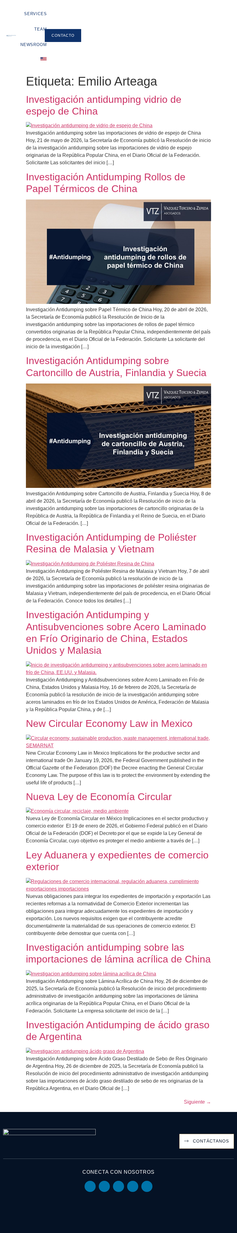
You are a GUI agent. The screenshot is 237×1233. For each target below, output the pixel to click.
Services (35, 13)
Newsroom (33, 44)
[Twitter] (118, 1186)
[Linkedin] (90, 1186)
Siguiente (197, 1102)
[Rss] (146, 1186)
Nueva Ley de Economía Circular (99, 796)
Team (40, 29)
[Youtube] (104, 1186)
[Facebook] (132, 1186)
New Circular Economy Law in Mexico (109, 723)
